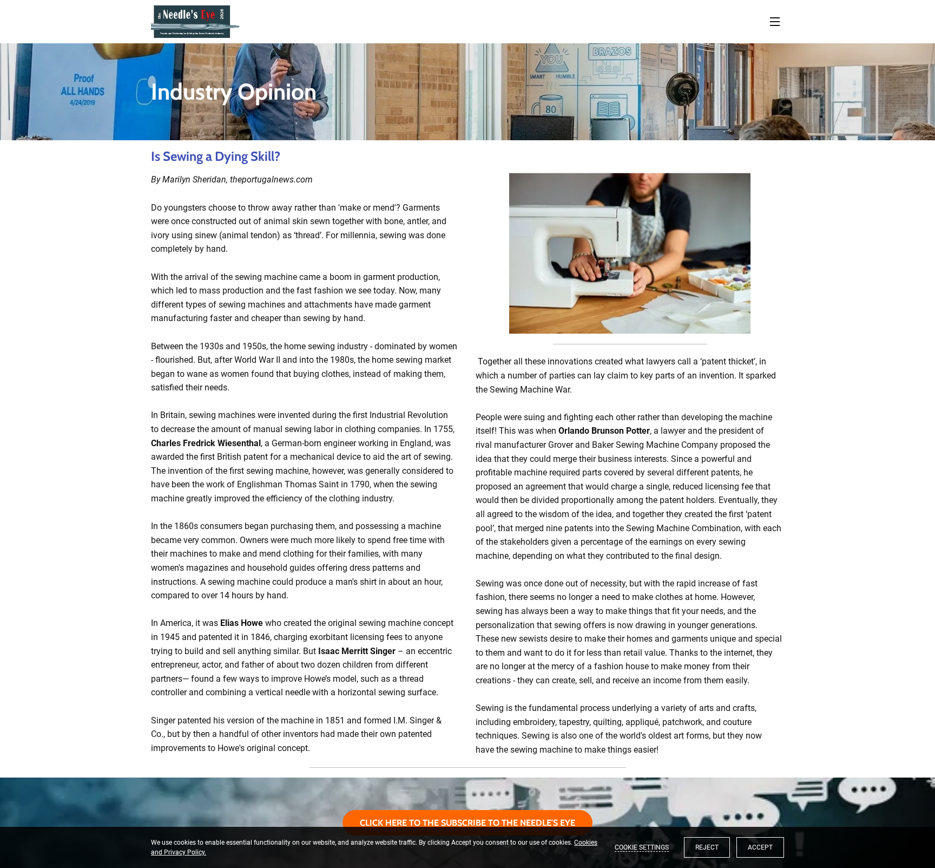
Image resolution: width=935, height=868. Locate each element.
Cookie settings (642, 847)
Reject (707, 847)
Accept (760, 847)
